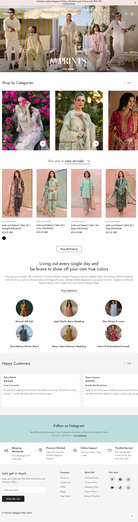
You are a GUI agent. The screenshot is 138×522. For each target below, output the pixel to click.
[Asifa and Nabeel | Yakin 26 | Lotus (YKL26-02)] (52, 193)
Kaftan (104, 9)
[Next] (133, 82)
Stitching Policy (92, 477)
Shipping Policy (92, 486)
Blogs (62, 491)
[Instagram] (128, 479)
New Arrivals (40, 9)
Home (28, 9)
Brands (53, 9)
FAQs (62, 486)
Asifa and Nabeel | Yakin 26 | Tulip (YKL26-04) (120, 227)
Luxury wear (67, 141)
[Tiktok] (120, 487)
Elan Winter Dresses (114, 321)
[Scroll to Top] (133, 507)
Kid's (27, 18)
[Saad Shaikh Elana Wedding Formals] (69, 308)
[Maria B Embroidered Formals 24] (113, 333)
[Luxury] (79, 120)
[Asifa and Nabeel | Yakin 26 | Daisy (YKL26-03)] (86, 193)
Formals (85, 9)
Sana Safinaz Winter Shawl (24, 346)
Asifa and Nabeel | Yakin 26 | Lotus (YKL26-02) (51, 227)
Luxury (75, 9)
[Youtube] (112, 487)
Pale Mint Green (38, 238)
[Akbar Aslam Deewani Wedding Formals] (69, 333)
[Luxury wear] (96, 144)
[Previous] (125, 82)
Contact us (65, 482)
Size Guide (65, 496)
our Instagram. (80, 435)
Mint (73, 238)
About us (64, 477)
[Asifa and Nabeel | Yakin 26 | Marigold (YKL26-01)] (17, 193)
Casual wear (14, 141)
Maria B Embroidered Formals (114, 346)
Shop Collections (69, 290)
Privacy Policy (91, 482)
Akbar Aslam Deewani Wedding (69, 346)
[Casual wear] (43, 144)
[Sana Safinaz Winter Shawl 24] (24, 333)
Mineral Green (108, 238)
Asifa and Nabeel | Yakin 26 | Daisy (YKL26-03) (85, 227)
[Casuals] (26, 120)
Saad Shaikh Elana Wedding (69, 321)
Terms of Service (92, 496)
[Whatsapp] (128, 487)
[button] (132, 14)
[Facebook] (120, 479)
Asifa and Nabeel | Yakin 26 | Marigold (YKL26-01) (16, 227)
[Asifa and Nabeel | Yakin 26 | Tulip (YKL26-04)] (121, 193)
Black (4, 238)
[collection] (24, 308)
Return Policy (90, 491)
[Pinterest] (112, 479)
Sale (35, 18)
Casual (65, 9)
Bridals (95, 9)
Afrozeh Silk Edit (24, 321)
